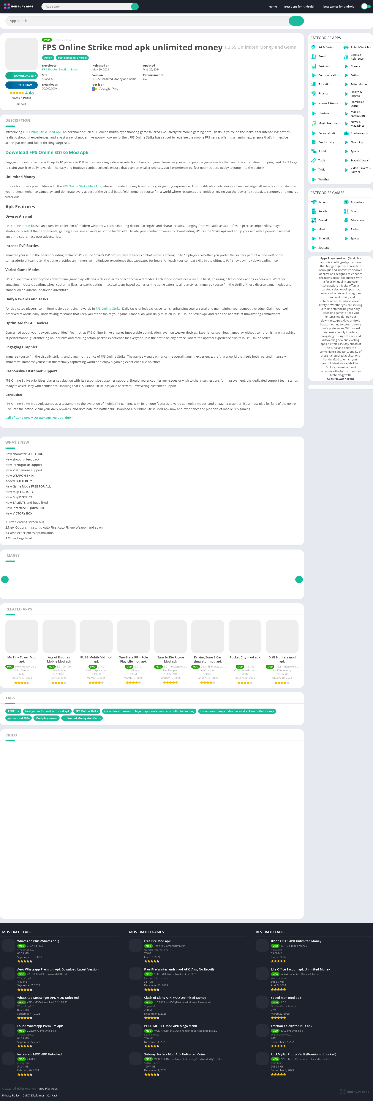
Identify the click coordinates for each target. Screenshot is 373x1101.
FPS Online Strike (17, 226)
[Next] (299, 579)
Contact (52, 1095)
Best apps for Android (299, 6)
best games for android (338, 6)
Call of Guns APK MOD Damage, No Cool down (39, 418)
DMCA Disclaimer (33, 1095)
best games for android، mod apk (47, 711)
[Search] (135, 6)
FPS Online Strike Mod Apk (42, 132)
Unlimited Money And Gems (82, 718)
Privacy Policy (11, 1095)
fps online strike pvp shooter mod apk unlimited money (237, 711)
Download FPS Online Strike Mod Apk (47, 152)
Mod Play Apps (48, 1088)
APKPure (13, 711)
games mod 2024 (19, 718)
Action (68, 40)
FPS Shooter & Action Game (59, 69)
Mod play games (46, 718)
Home (273, 6)
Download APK (25, 76)
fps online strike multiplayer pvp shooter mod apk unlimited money (149, 711)
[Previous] (5, 579)
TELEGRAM (25, 85)
